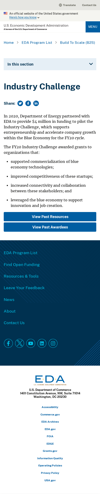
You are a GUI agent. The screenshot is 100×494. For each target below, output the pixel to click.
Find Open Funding (22, 264)
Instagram (53, 343)
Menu (92, 26)
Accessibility (50, 407)
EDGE (50, 443)
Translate (69, 5)
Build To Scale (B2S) (77, 42)
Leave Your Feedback (24, 287)
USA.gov (50, 480)
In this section (20, 64)
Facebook (8, 343)
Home (9, 42)
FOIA (50, 436)
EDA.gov (50, 429)
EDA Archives (50, 421)
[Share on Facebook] (28, 103)
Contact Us (89, 5)
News (9, 299)
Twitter (19, 343)
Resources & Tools (21, 276)
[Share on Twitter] (20, 103)
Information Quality (50, 458)
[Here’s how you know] (50, 15)
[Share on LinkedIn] (36, 103)
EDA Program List (37, 42)
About (10, 311)
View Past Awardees (50, 227)
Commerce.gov (50, 414)
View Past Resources (50, 216)
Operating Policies (50, 465)
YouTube (30, 343)
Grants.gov (50, 451)
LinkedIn (42, 343)
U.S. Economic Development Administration (36, 27)
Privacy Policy (50, 473)
